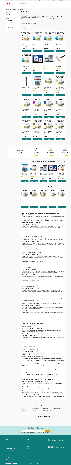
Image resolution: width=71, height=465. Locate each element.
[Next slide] (64, 161)
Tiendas (7, 459)
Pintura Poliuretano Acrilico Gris (50, 153)
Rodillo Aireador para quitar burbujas (35, 153)
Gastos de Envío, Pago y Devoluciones (12, 448)
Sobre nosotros (8, 452)
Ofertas (7, 439)
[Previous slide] (63, 161)
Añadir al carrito (37, 51)
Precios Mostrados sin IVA (10, 444)
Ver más (26, 51)
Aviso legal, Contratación (10, 450)
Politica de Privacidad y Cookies (11, 453)
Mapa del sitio (8, 457)
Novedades (7, 441)
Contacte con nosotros (9, 455)
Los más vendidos (9, 442)
